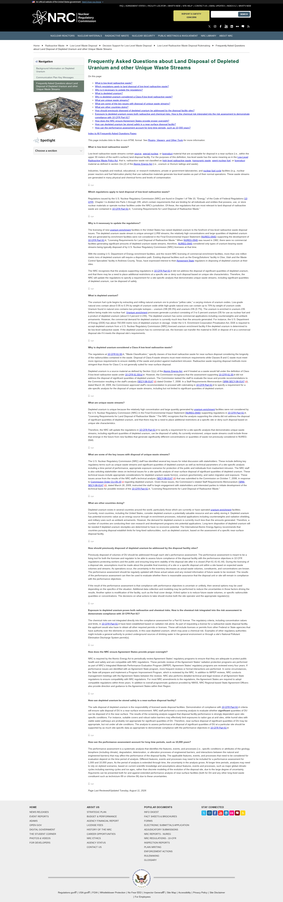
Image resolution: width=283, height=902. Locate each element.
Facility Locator (157, 6)
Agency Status (96, 842)
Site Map (171, 892)
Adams (33, 821)
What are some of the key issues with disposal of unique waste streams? (132, 103)
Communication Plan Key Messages (55, 77)
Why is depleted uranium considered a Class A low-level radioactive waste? (134, 96)
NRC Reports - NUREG (157, 834)
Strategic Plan (96, 812)
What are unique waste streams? (112, 100)
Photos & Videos (39, 838)
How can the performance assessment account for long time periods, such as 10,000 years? (143, 127)
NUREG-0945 (209, 236)
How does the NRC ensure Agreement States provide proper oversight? (132, 121)
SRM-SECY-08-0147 (234, 381)
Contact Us (201, 6)
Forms (148, 821)
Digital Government (42, 829)
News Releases (39, 812)
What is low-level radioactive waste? (113, 83)
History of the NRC (99, 829)
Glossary (150, 860)
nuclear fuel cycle (212, 170)
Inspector (153, 892)
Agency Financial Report (103, 821)
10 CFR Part (120, 209)
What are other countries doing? (111, 107)
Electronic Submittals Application (166, 825)
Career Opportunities (101, 834)
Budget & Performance (102, 816)
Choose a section (46, 150)
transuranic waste (201, 160)
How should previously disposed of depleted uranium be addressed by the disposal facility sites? (145, 110)
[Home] (49, 17)
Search (244, 14)
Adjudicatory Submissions (161, 829)
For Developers (39, 842)
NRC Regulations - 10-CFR (160, 838)
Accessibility (184, 892)
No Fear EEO (135, 892)
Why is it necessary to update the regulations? (119, 90)
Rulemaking (151, 855)
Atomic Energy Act (142, 164)
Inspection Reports (157, 842)
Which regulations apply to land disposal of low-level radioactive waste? (132, 86)
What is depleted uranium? (109, 93)
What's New (174, 6)
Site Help (187, 6)
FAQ (121, 6)
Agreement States (135, 6)
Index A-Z (231, 6)
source (138, 153)
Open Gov (35, 825)
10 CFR (115, 354)
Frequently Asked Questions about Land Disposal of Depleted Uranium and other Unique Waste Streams (57, 86)
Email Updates (217, 6)
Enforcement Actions (158, 851)
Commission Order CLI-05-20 (106, 482)
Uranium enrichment (136, 312)
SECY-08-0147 (145, 381)
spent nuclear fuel (221, 160)
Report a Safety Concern (191, 15)
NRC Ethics (94, 838)
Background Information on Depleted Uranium (55, 70)
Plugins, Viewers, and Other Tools (165, 140)
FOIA (95, 892)
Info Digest (151, 812)
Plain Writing (152, 847)
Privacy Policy (200, 892)
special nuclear (150, 153)
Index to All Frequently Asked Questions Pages (112, 133)
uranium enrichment (120, 230)
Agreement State (185, 260)
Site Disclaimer (217, 892)
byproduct (167, 153)
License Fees (95, 825)
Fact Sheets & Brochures (160, 816)
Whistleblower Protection (112, 892)
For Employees (143, 896)
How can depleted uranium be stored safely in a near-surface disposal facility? (135, 124)
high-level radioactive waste (176, 160)
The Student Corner (42, 834)
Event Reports (39, 816)
